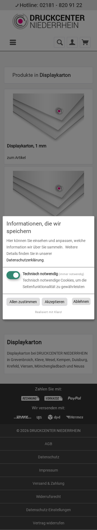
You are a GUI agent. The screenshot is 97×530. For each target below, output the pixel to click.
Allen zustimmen (23, 302)
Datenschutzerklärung (25, 260)
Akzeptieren (54, 302)
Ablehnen (81, 301)
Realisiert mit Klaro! (48, 312)
